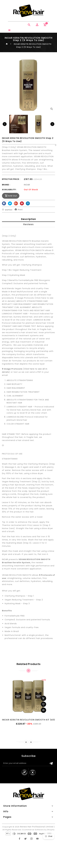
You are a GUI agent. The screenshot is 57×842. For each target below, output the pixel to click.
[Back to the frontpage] (7, 44)
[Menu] (9, 30)
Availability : (9, 189)
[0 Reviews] (28, 145)
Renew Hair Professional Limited (36, 826)
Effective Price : (11, 179)
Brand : (6, 184)
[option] (38, 124)
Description (28, 219)
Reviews (28, 224)
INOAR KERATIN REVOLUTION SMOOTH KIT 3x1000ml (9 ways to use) (28, 719)
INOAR (27, 184)
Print (20, 209)
